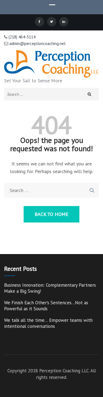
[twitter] (51, 21)
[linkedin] (63, 21)
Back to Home (51, 214)
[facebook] (39, 21)
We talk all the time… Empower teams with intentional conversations (48, 323)
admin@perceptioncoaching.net (37, 43)
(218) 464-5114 (21, 37)
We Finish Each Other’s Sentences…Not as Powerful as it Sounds (46, 306)
